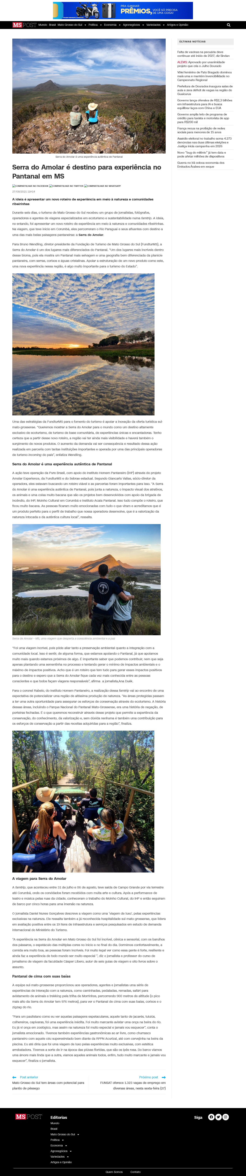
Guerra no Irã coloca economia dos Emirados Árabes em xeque (200, 165)
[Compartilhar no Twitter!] (66, 186)
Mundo (42, 25)
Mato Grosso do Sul (70, 25)
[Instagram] (225, 1117)
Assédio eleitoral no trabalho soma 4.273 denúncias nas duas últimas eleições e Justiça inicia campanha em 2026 (204, 142)
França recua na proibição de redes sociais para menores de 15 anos (201, 130)
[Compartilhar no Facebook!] (30, 186)
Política (93, 25)
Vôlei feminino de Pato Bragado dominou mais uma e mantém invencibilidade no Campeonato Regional (204, 76)
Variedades (153, 25)
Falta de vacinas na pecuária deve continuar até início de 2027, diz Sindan (203, 54)
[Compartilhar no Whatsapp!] (102, 186)
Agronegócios (131, 25)
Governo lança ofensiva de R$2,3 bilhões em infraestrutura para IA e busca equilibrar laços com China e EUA (204, 104)
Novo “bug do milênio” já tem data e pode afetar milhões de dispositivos (201, 154)
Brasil (52, 25)
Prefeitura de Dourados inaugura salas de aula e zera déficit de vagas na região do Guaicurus (205, 90)
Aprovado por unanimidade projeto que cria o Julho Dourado (201, 64)
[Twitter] (218, 1117)
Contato (135, 1172)
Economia (110, 25)
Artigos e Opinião (177, 25)
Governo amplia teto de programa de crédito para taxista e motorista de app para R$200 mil (203, 118)
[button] (229, 25)
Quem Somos (114, 1172)
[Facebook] (211, 1117)
